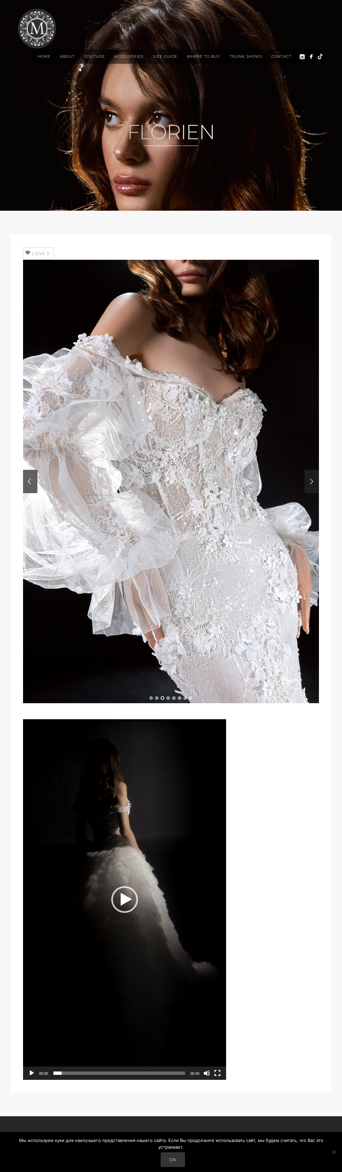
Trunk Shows (245, 56)
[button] (124, 899)
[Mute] (206, 1073)
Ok (173, 1159)
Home (44, 56)
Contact (282, 56)
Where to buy (203, 56)
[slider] (119, 1073)
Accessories (128, 56)
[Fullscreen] (217, 1073)
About (67, 56)
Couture (94, 56)
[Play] (31, 1073)
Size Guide (165, 56)
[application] (124, 899)
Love (40, 253)
